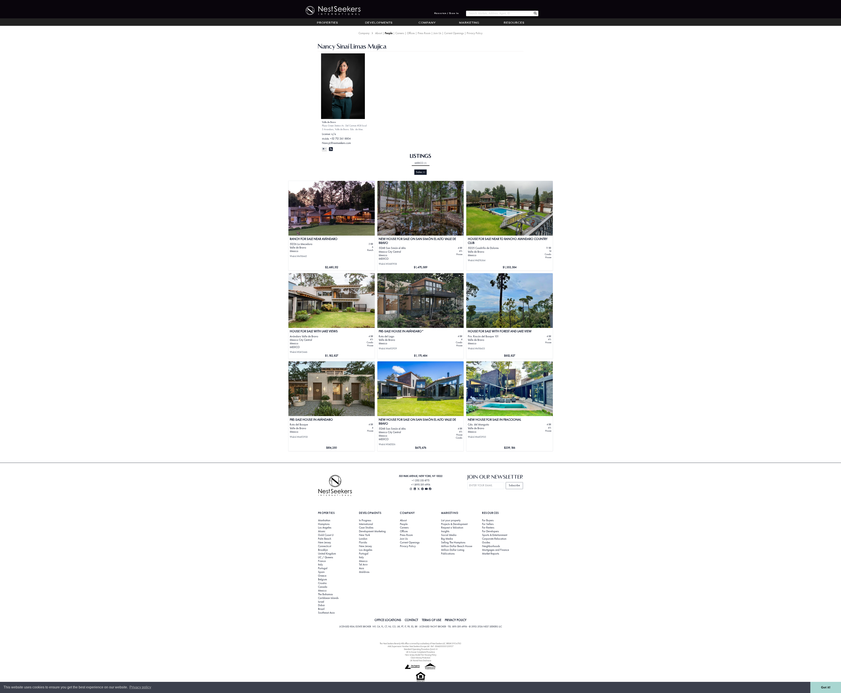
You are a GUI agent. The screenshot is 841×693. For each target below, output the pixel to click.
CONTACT (411, 620)
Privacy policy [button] (140, 687)
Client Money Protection (420, 657)
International (366, 524)
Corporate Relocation (494, 539)
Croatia (322, 583)
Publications (448, 553)
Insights (445, 531)
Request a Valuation (452, 527)
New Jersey (324, 542)
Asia (361, 568)
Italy (320, 564)
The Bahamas (325, 594)
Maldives (364, 572)
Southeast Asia (326, 612)
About (378, 33)
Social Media (448, 535)
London (363, 539)
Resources (514, 23)
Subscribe (514, 485)
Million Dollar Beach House (456, 546)
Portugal (322, 568)
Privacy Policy (474, 33)
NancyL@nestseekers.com (336, 143)
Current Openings (454, 33)
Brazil (321, 609)
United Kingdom (327, 553)
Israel (321, 602)
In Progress (365, 520)
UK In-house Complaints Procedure (420, 652)
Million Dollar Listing (452, 550)
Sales (420, 172)
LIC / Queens (325, 557)
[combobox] (499, 13)
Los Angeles (324, 527)
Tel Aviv (363, 564)
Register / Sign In (446, 13)
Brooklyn (323, 550)
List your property (451, 520)
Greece (322, 576)
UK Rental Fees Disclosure (420, 660)
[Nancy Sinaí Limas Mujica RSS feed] (331, 149)
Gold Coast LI (326, 535)
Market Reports (490, 553)
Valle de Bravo (329, 122)
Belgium (322, 579)
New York (364, 535)
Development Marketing (372, 531)
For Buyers (488, 520)
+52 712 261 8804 (340, 138)
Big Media (447, 539)
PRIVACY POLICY (455, 620)
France (322, 561)
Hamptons (324, 524)
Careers (399, 33)
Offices (411, 33)
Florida (363, 542)
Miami (321, 531)
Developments (378, 23)
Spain (321, 572)
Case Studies (366, 527)
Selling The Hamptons (453, 542)
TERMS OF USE (431, 620)
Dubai (321, 605)
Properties (327, 23)
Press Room (424, 33)
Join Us (437, 33)
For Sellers (488, 524)
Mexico (421, 162)
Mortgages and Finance (495, 550)
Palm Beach (324, 539)
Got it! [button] (825, 687)
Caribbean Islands (328, 598)
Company (427, 23)
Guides (486, 542)
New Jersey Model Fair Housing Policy (420, 654)
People (388, 33)
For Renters (488, 527)
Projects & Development (454, 524)
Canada (322, 587)
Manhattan (324, 520)
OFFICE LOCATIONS (388, 620)
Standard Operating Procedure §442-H (420, 649)
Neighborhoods (491, 546)
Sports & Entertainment (494, 535)
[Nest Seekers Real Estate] (330, 10)
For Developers (490, 531)
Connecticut (324, 546)
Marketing (469, 23)
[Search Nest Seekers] (535, 13)
